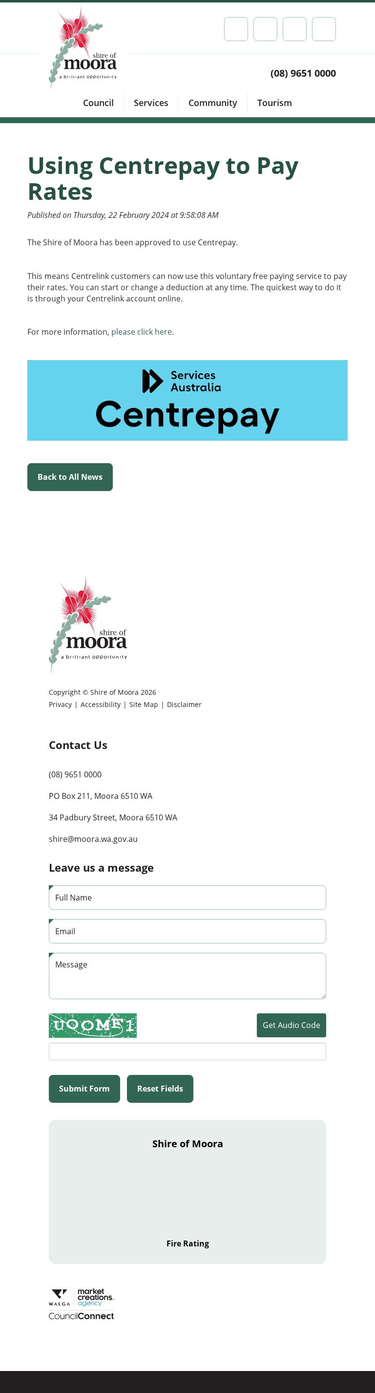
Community (212, 102)
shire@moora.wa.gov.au (93, 839)
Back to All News (70, 476)
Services (151, 102)
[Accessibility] (265, 29)
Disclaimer (184, 704)
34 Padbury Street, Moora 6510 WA (113, 817)
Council (98, 102)
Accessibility (101, 704)
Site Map (143, 704)
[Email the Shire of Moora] (295, 29)
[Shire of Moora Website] (88, 624)
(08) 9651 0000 (303, 73)
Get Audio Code (291, 1025)
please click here (141, 331)
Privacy (60, 704)
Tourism (274, 102)
